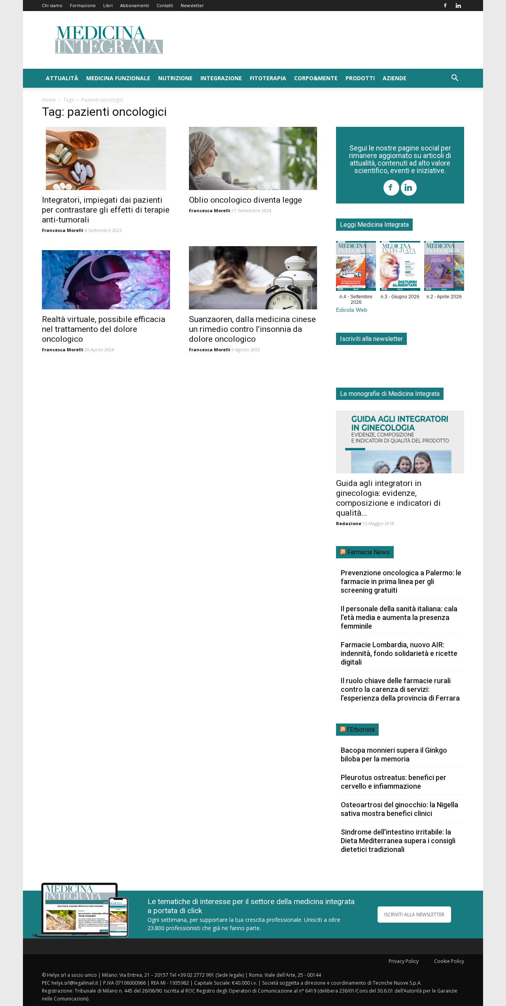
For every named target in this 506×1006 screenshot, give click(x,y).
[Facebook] (445, 5)
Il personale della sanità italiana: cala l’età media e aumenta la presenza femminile (399, 617)
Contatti (165, 5)
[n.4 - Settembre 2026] (356, 267)
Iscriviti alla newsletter (371, 339)
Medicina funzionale (118, 78)
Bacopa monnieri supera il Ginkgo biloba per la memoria (394, 754)
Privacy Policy (404, 961)
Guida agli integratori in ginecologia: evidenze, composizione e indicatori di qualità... (388, 498)
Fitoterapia (268, 78)
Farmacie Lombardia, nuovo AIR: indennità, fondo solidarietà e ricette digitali (399, 653)
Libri (108, 5)
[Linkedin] (458, 5)
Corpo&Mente (316, 78)
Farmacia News (368, 552)
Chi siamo (52, 5)
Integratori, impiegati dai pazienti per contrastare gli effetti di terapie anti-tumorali (106, 209)
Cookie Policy (449, 961)
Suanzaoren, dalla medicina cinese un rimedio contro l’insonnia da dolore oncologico (252, 329)
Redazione (348, 523)
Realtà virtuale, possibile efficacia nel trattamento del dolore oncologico (103, 329)
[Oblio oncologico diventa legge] (253, 158)
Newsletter (192, 5)
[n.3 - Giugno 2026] (400, 267)
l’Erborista (361, 729)
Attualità (62, 78)
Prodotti (360, 78)
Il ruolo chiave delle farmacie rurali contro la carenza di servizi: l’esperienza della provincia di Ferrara (400, 689)
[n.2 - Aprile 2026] (444, 267)
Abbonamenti (134, 5)
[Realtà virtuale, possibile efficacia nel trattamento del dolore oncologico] (106, 277)
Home (49, 99)
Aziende (394, 78)
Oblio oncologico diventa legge (245, 200)
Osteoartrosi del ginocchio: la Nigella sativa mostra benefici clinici (399, 809)
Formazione (83, 5)
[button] (454, 79)
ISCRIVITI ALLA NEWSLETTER (414, 914)
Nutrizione (175, 78)
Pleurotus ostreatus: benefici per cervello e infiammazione (393, 781)
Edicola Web (351, 310)
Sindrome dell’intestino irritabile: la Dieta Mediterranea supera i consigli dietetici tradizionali (398, 840)
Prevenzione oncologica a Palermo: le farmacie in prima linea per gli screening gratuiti (401, 581)
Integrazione (221, 78)
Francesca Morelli (62, 230)
